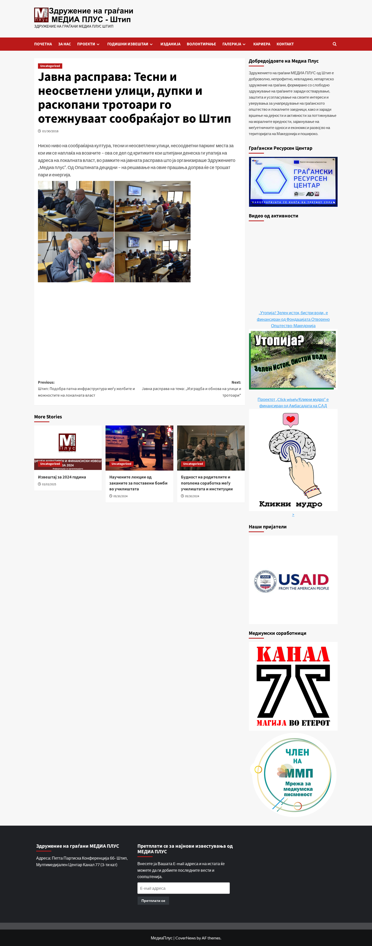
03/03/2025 (49, 484)
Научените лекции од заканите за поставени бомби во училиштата (138, 483)
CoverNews (185, 937)
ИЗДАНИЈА (170, 44)
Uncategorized (50, 66)
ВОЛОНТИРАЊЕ (201, 44)
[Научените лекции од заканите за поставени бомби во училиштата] (139, 448)
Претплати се (153, 900)
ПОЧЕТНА (43, 44)
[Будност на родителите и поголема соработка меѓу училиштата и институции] (211, 448)
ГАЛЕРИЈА (231, 44)
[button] (335, 44)
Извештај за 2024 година (62, 477)
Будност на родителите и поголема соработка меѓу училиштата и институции (207, 483)
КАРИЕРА (261, 44)
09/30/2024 (120, 496)
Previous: (86, 389)
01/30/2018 (50, 131)
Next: (191, 389)
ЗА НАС (64, 44)
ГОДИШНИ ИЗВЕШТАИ (127, 44)
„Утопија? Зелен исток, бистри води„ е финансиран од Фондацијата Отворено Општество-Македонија (293, 319)
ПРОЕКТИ (86, 44)
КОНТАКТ (285, 44)
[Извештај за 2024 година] (68, 448)
